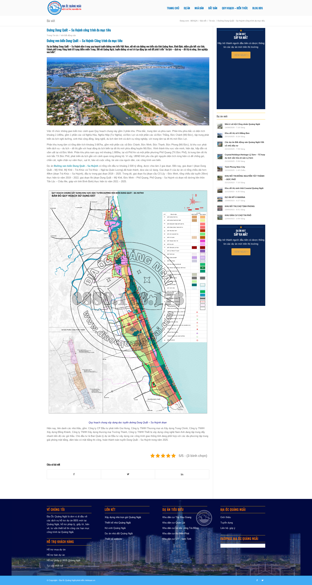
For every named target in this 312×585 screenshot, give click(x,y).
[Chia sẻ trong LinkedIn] (182, 474)
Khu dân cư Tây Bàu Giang (176, 517)
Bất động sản (70, 35)
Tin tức (56, 35)
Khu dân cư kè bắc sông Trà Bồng (180, 528)
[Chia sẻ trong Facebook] (74, 474)
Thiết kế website (113, 539)
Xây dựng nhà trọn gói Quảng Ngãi (123, 517)
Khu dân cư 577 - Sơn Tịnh (176, 539)
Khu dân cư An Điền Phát (175, 533)
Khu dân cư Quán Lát (173, 522)
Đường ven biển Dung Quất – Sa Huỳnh (70, 40)
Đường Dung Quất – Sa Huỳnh (66, 46)
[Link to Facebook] (257, 580)
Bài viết (51, 21)
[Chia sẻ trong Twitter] (128, 474)
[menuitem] (172, 8)
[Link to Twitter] (262, 580)
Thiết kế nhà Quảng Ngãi (118, 522)
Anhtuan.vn (90, 580)
